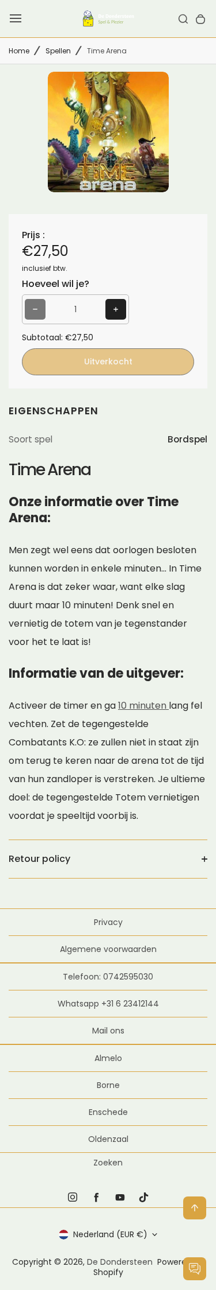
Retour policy (39, 858)
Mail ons (108, 1030)
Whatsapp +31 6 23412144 (108, 1003)
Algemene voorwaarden (108, 949)
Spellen (58, 51)
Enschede (108, 1112)
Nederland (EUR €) (110, 1234)
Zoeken (108, 1162)
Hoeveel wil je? (55, 283)
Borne (108, 1085)
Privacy (108, 922)
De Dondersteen (120, 1262)
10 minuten (143, 705)
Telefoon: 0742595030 (108, 976)
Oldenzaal (108, 1139)
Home (19, 51)
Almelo (108, 1058)
